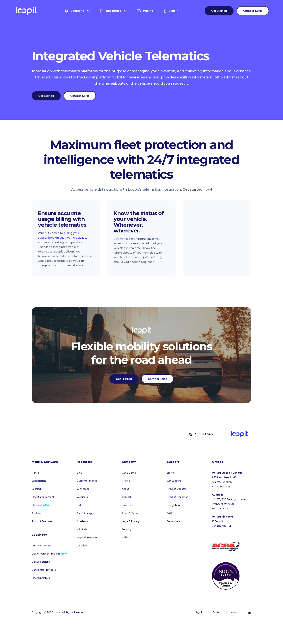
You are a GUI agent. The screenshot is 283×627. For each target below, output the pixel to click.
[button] (77, 11)
